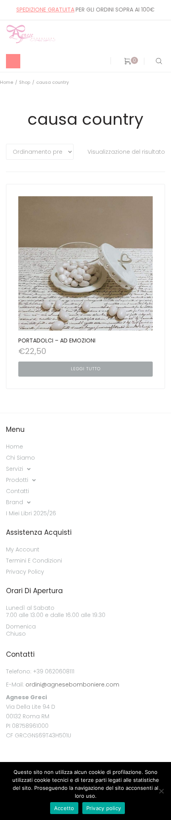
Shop (24, 82)
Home (6, 82)
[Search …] (157, 61)
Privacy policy (103, 808)
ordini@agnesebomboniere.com (72, 684)
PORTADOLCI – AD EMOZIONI (56, 340)
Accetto (64, 808)
